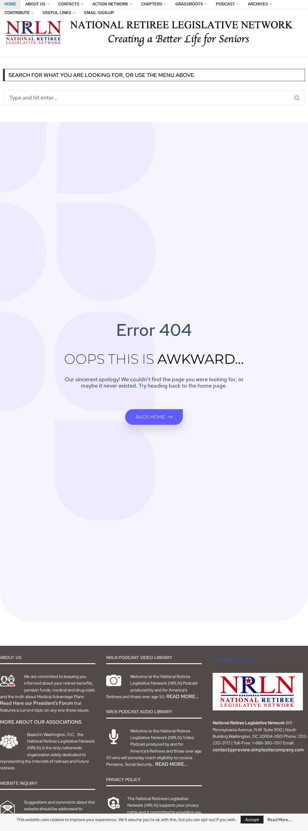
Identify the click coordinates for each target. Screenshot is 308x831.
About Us (35, 4)
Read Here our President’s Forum (36, 703)
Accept (252, 819)
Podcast (225, 4)
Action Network (110, 4)
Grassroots (189, 4)
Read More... (279, 819)
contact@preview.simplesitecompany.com (258, 750)
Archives (258, 4)
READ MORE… (182, 696)
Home (10, 4)
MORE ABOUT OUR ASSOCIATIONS (41, 722)
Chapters (151, 4)
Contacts (68, 4)
